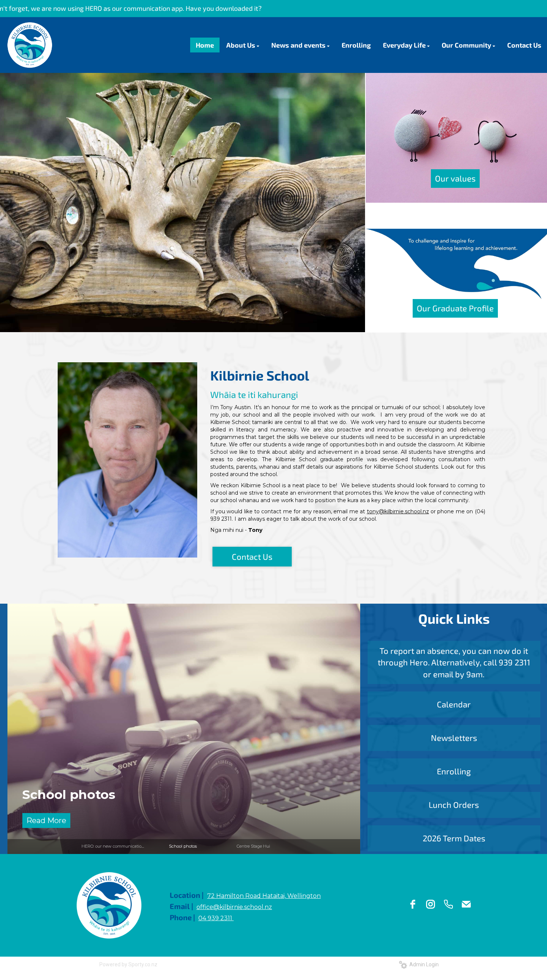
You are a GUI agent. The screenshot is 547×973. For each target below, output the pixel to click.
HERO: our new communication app (117, 846)
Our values (455, 178)
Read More (46, 820)
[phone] (448, 904)
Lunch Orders (454, 804)
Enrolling (454, 771)
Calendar (454, 704)
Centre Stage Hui (77, 794)
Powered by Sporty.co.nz (128, 964)
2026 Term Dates (454, 838)
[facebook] (413, 904)
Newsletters (454, 737)
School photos (183, 846)
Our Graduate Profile (455, 308)
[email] (466, 904)
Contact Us (252, 556)
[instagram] (430, 904)
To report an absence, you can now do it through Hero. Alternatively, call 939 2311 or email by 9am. (454, 662)
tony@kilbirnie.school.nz (398, 511)
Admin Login (423, 964)
